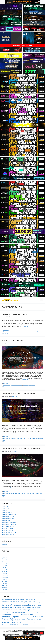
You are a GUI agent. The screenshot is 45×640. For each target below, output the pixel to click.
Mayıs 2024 (4, 581)
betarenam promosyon (19, 612)
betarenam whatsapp (20, 619)
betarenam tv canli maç (24, 617)
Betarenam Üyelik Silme (7, 530)
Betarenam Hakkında (21, 607)
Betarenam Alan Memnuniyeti (9, 524)
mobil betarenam (32, 624)
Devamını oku (26, 326)
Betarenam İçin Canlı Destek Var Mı (18, 393)
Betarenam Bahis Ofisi (7, 512)
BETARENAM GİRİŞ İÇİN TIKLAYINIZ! (22, 45)
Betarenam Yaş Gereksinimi (8, 516)
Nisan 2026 (4, 556)
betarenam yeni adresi (7, 620)
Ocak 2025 (4, 565)
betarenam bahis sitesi (7, 601)
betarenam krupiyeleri (8, 385)
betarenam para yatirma (21, 611)
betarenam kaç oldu (5, 609)
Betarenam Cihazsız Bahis (8, 528)
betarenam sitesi (6, 614)
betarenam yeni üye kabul (29, 385)
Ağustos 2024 (5, 575)
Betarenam (5, 330)
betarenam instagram (33, 607)
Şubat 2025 (4, 563)
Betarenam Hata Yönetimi (8, 534)
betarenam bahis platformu (9, 331)
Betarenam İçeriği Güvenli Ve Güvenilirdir (21, 448)
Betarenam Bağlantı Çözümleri (9, 514)
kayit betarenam (23, 624)
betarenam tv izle (34, 331)
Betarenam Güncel (34, 605)
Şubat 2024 (4, 587)
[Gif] (22, 125)
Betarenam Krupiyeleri (12, 340)
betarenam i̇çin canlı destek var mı (11, 438)
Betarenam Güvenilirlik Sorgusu (9, 532)
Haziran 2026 (5, 554)
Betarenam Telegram (10, 617)
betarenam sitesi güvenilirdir (15, 614)
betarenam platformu (6, 612)
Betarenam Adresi (6, 506)
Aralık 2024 (4, 567)
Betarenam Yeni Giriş (17, 620)
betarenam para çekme (34, 611)
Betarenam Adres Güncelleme (9, 522)
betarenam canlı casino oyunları (28, 601)
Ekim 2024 (4, 571)
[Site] (22, 76)
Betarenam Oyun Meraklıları (8, 610)
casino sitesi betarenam (22, 623)
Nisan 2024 (4, 583)
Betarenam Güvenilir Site (7, 520)
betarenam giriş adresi (21, 605)
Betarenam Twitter (8, 619)
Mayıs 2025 (4, 561)
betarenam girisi (37, 602)
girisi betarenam (13, 624)
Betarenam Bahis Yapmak (8, 526)
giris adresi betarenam (34, 622)
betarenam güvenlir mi (9, 607)
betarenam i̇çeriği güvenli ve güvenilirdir (27, 493)
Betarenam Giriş (5, 508)
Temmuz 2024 (5, 577)
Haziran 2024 (5, 579)
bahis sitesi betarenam (7, 599)
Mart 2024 (4, 585)
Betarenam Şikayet (8, 623)
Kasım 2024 (4, 569)
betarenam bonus (17, 601)
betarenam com (28, 602)
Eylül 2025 (4, 558)
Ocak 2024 (4, 589)
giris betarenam (5, 624)
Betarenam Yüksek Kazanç (8, 518)
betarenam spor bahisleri (27, 614)
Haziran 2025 (5, 559)
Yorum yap (5, 333)
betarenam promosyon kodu (33, 612)
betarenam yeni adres (33, 619)
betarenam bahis (32, 599)
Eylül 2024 (4, 573)
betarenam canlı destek (7, 602)
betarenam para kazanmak (23, 331)
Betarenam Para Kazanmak (15, 314)
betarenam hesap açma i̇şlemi (10, 493)
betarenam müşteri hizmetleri (14, 609)
